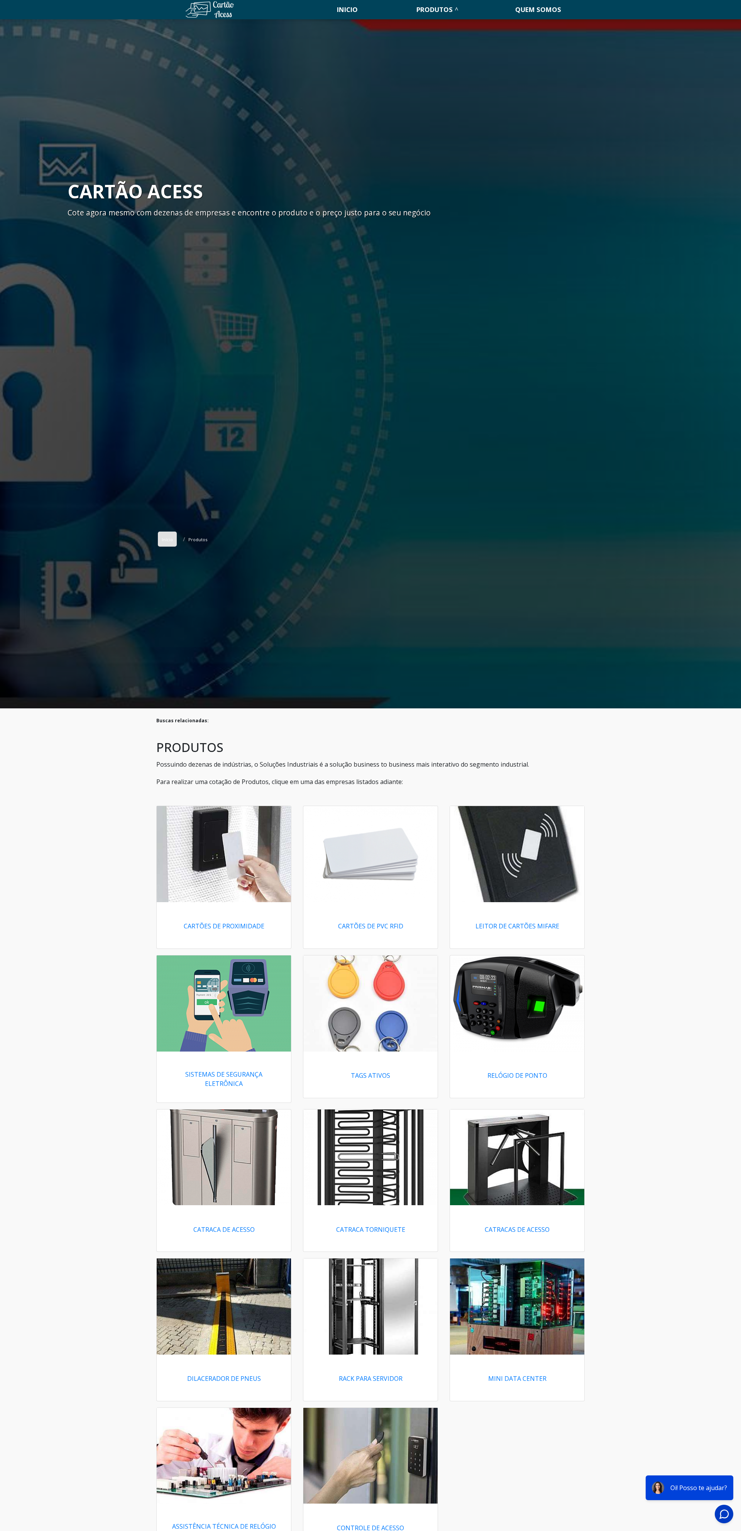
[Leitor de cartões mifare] (517, 854)
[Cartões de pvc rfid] (370, 854)
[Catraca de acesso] (224, 1157)
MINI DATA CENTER (517, 1378)
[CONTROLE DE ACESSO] (370, 1456)
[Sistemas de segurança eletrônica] (224, 1003)
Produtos (434, 9)
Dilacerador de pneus (224, 1378)
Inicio (347, 9)
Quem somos (538, 9)
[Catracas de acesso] (517, 1157)
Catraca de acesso (224, 1229)
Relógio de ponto (517, 1075)
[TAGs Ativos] (370, 1003)
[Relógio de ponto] (517, 1003)
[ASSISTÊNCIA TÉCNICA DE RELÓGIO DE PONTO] (224, 1456)
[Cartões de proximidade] (224, 854)
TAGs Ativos (370, 1075)
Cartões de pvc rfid (370, 926)
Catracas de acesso (517, 1229)
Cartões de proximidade (224, 926)
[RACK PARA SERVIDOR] (370, 1306)
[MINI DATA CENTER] (517, 1306)
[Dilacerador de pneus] (224, 1306)
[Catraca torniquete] (370, 1157)
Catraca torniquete (370, 1229)
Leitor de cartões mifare (517, 926)
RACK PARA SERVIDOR (371, 1378)
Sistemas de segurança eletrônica (223, 1079)
